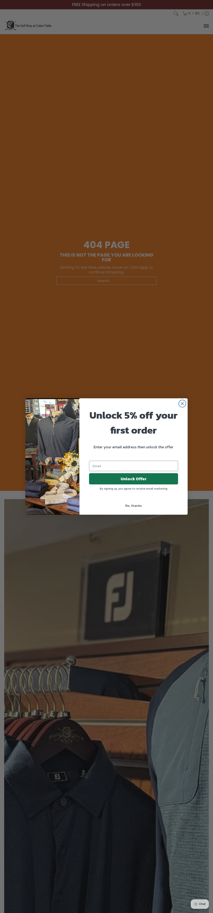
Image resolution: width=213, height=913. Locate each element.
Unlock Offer (134, 479)
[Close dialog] (182, 403)
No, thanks (133, 505)
